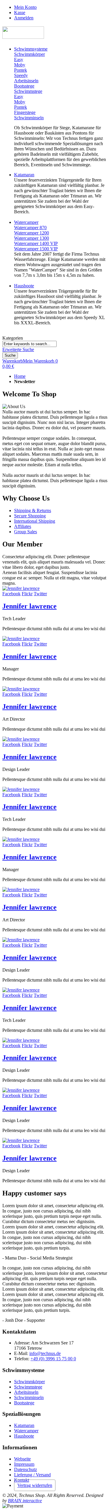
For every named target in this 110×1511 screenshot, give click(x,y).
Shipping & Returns (32, 510)
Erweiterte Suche (18, 349)
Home (20, 376)
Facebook (11, 593)
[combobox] (29, 344)
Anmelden (23, 17)
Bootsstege (24, 1402)
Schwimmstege (28, 1386)
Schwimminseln (29, 1397)
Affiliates (22, 526)
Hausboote (24, 1435)
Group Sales (25, 531)
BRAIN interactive (25, 1500)
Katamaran (24, 1425)
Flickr (27, 593)
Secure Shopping (30, 515)
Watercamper (26, 1430)
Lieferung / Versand (32, 1474)
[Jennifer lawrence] (21, 588)
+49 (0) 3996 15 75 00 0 (53, 1358)
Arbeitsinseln (26, 1392)
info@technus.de (45, 1353)
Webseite (22, 1458)
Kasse (19, 12)
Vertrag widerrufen (34, 1485)
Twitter (40, 593)
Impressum (24, 1464)
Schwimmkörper (29, 1381)
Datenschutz (25, 1469)
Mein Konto (25, 7)
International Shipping (34, 521)
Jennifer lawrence (29, 606)
